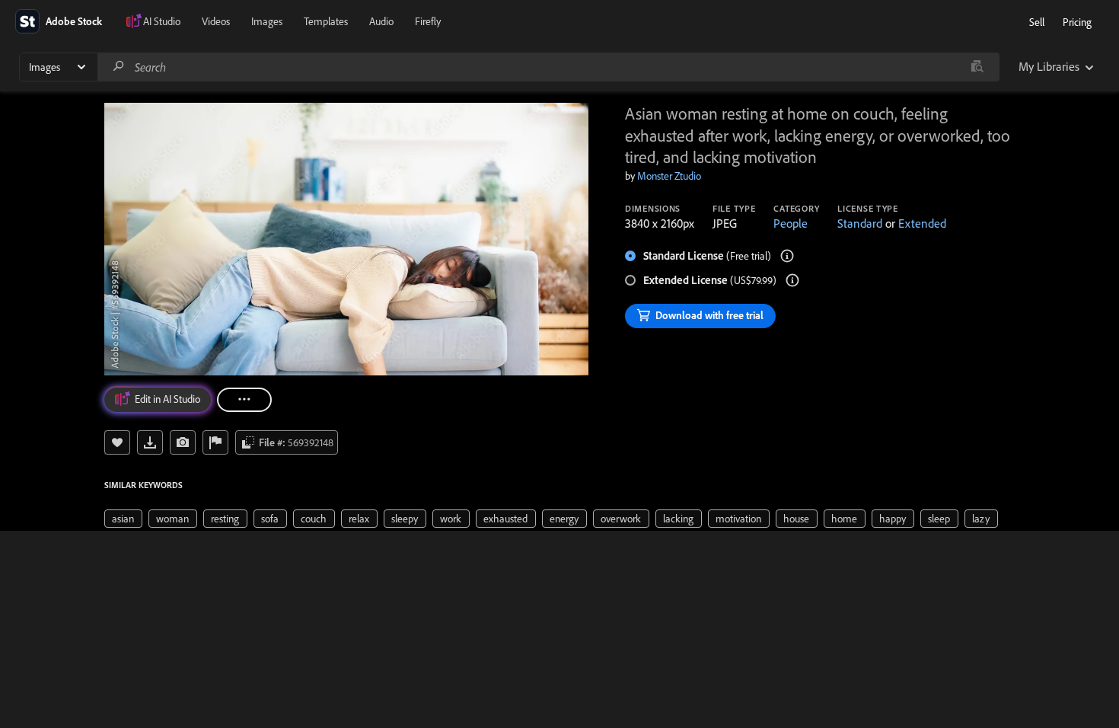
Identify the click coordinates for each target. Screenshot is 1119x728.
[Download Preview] (150, 442)
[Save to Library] (117, 442)
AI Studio (161, 21)
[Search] (118, 66)
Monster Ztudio (669, 176)
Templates (326, 21)
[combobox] (548, 67)
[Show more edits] (244, 400)
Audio (381, 21)
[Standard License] (787, 256)
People (790, 223)
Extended (922, 223)
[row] (123, 518)
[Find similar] (977, 67)
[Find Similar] (183, 442)
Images (266, 21)
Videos (216, 21)
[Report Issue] (215, 442)
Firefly (428, 21)
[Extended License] (792, 280)
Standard (859, 223)
